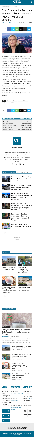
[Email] (21, 29)
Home (3, 6)
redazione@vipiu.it (17, 394)
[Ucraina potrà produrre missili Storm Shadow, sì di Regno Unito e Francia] (6, 187)
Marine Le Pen (6, 102)
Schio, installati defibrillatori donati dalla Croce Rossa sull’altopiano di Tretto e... (16, 332)
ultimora (15, 100)
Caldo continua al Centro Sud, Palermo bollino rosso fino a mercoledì (21, 179)
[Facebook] (9, 29)
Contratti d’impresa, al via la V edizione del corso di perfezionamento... (25, 288)
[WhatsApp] (17, 29)
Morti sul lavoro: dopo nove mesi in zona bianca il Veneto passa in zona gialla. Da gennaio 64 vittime (9, 125)
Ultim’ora (15, 6)
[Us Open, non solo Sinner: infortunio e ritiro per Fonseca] (6, 226)
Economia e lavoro (6, 284)
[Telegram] (29, 29)
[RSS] (8, 416)
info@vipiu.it (15, 400)
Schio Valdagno (5, 326)
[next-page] (6, 233)
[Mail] (17, 164)
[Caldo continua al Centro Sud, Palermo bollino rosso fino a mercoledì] (6, 179)
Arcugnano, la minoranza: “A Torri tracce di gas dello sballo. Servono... (21, 356)
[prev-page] (3, 233)
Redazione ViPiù (7, 22)
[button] (3, 2)
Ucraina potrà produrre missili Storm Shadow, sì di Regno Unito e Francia (21, 187)
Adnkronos (9, 6)
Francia (9, 100)
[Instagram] (13, 164)
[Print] (25, 29)
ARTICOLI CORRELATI (9, 172)
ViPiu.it (29, 398)
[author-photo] (17, 145)
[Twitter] (13, 29)
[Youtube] (24, 164)
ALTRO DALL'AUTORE (23, 172)
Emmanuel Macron (23, 100)
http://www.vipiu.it (17, 149)
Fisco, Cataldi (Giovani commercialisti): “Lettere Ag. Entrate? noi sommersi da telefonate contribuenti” (24, 125)
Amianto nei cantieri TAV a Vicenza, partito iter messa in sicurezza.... (9, 269)
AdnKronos (14, 102)
